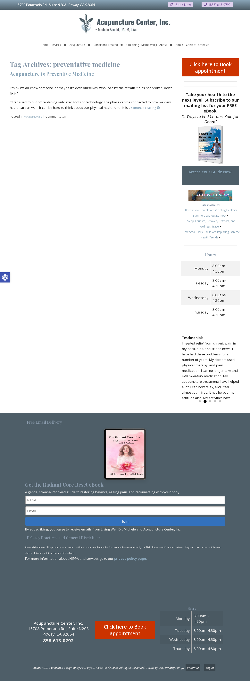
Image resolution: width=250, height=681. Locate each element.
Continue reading (144, 108)
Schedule (203, 45)
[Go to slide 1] (200, 401)
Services (56, 45)
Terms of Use (154, 667)
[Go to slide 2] (205, 401)
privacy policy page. (131, 558)
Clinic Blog (132, 45)
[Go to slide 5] (220, 401)
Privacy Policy (174, 667)
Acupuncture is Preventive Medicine (52, 73)
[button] (5, 277)
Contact (191, 45)
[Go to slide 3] (210, 401)
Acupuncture (77, 45)
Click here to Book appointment (210, 67)
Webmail (193, 667)
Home (44, 45)
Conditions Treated (106, 45)
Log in (210, 667)
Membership (149, 45)
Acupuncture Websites (48, 667)
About (163, 45)
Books (180, 45)
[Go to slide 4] (215, 401)
